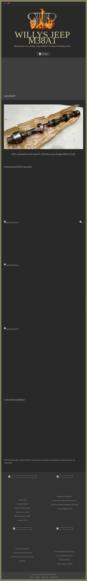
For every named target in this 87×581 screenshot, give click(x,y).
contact (31, 577)
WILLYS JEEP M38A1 (42, 37)
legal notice (45, 577)
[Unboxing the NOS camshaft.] (11, 222)
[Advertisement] (43, 77)
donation (37, 577)
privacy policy (53, 577)
